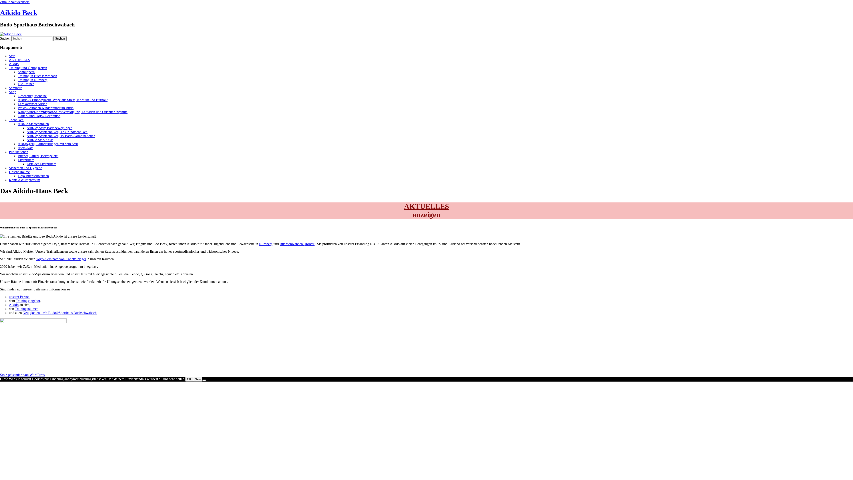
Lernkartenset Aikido (32, 104)
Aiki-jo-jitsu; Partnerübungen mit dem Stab (48, 144)
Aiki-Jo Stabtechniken (33, 124)
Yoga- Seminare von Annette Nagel (61, 259)
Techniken (16, 120)
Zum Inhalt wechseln (15, 2)
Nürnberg (266, 244)
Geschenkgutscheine (32, 96)
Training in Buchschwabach (37, 76)
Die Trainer (26, 84)
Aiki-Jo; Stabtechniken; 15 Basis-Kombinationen (61, 136)
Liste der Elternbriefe (41, 164)
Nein (198, 379)
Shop (12, 92)
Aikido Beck (18, 13)
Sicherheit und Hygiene (25, 168)
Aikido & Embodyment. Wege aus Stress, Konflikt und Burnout (63, 100)
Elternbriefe (26, 160)
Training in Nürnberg (33, 80)
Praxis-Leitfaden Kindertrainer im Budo (46, 108)
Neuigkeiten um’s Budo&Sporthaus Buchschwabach (60, 313)
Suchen (5, 38)
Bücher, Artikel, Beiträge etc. (38, 156)
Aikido (14, 64)
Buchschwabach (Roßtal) (297, 244)
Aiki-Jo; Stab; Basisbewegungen (49, 128)
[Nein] (204, 380)
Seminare (15, 88)
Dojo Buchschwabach (33, 176)
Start (12, 56)
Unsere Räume (19, 172)
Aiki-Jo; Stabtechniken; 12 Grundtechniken (57, 132)
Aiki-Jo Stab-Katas (40, 140)
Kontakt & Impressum (24, 180)
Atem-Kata (25, 148)
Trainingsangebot (28, 301)
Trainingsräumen (26, 309)
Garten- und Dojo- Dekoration (39, 116)
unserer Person (19, 297)
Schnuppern (26, 72)
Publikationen (18, 152)
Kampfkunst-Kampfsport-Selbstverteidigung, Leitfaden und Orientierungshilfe (73, 112)
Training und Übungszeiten (28, 68)
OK (189, 379)
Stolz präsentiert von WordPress (22, 375)
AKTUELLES (19, 60)
